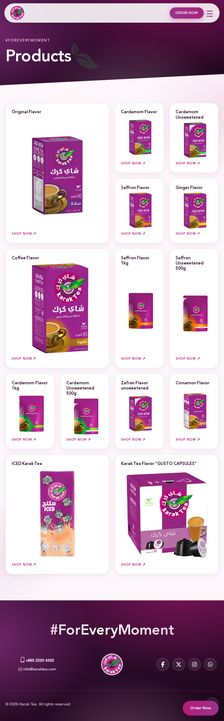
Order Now (186, 13)
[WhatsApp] (210, 664)
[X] (178, 664)
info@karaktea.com (39, 668)
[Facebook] (163, 664)
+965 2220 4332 (40, 659)
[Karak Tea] (16, 13)
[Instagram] (194, 664)
